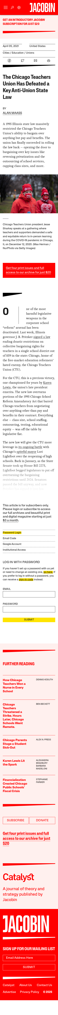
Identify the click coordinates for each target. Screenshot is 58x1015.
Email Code (9, 538)
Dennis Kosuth (44, 680)
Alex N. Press (43, 740)
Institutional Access (14, 550)
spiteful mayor (26, 451)
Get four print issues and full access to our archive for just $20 (26, 839)
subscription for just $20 (21, 24)
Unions (30, 53)
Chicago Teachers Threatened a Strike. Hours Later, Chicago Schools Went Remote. (13, 716)
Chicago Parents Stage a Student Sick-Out (15, 744)
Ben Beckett (43, 704)
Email (7, 589)
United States (37, 46)
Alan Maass (12, 113)
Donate (42, 820)
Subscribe (15, 820)
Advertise (9, 992)
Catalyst (8, 985)
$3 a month (10, 520)
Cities (6, 53)
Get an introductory (18, 20)
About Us (25, 985)
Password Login (12, 532)
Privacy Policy (29, 992)
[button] (6, 7)
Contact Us (44, 985)
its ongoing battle (30, 447)
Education (18, 53)
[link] (19, 7)
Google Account (12, 544)
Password (10, 604)
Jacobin (39, 20)
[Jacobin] (42, 7)
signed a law (41, 337)
